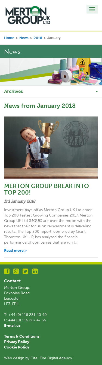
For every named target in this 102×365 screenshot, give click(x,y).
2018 (38, 38)
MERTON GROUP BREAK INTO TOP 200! (46, 189)
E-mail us (12, 325)
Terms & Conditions (21, 336)
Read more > (15, 250)
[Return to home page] (28, 15)
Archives (13, 91)
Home (9, 38)
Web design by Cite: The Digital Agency (38, 358)
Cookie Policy (16, 347)
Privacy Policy (16, 342)
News (24, 38)
